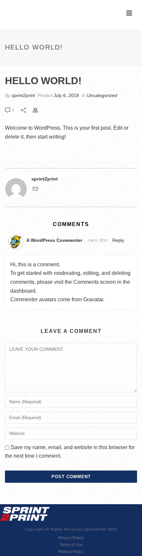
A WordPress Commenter (54, 240)
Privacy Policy (71, 538)
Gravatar (93, 299)
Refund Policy (71, 551)
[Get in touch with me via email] (35, 189)
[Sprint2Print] (25, 513)
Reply (118, 240)
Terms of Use (71, 544)
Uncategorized (62, 61)
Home (36, 61)
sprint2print (23, 95)
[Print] (39, 110)
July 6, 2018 (66, 95)
